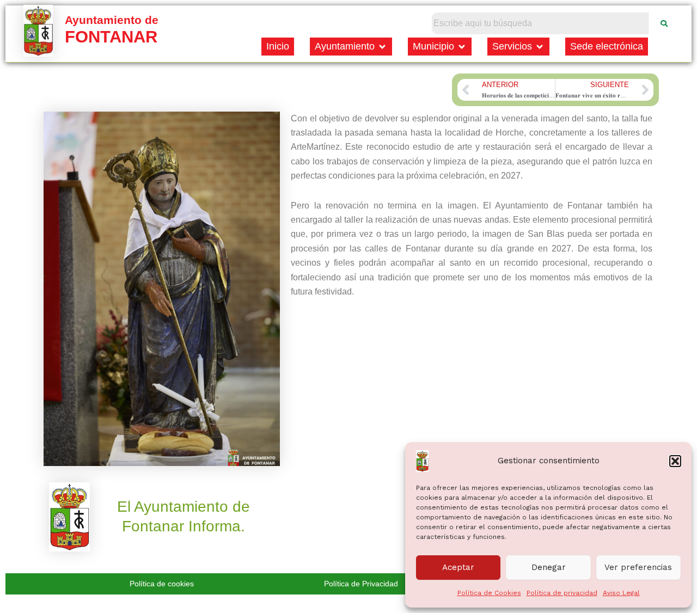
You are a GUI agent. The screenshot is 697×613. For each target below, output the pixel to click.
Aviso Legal (621, 593)
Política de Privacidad (361, 583)
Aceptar (458, 567)
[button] (675, 461)
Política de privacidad (562, 593)
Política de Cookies (489, 593)
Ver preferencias (638, 567)
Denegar (548, 567)
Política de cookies (162, 583)
